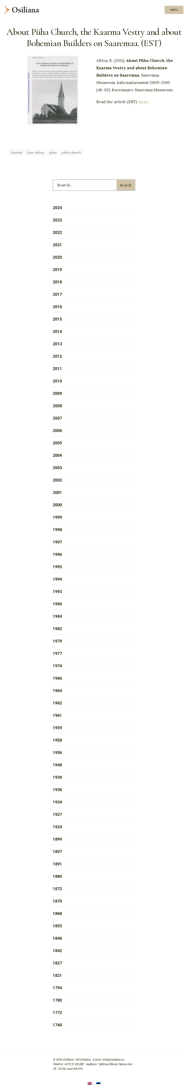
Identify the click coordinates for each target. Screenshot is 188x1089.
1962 (57, 703)
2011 (57, 368)
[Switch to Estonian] (98, 1084)
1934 (57, 802)
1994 (57, 579)
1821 (57, 975)
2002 (57, 480)
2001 (57, 492)
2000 (57, 504)
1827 (57, 963)
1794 (57, 987)
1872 (57, 888)
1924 (57, 826)
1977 (57, 653)
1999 (57, 517)
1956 (57, 752)
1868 (57, 913)
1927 (57, 814)
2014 (57, 331)
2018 (57, 282)
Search (125, 185)
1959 (57, 727)
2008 (57, 405)
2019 (57, 269)
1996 (57, 554)
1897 (57, 851)
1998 (57, 529)
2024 (57, 207)
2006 (57, 430)
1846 (57, 938)
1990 (57, 603)
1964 (57, 690)
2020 (57, 257)
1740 (57, 1024)
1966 (57, 678)
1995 (57, 566)
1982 (57, 628)
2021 (57, 244)
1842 (57, 950)
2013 (57, 343)
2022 (57, 232)
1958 (57, 740)
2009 (57, 393)
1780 (57, 1000)
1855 (57, 925)
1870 (57, 901)
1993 (57, 591)
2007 (57, 418)
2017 (57, 294)
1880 (57, 876)
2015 (57, 319)
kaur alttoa (35, 152)
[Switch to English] (89, 1084)
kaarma (16, 152)
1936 (57, 789)
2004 (57, 455)
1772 (57, 1012)
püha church (71, 152)
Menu (174, 9)
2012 (57, 356)
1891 (57, 864)
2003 (57, 467)
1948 (57, 764)
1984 (57, 616)
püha (53, 152)
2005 (57, 443)
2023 (57, 220)
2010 (57, 381)
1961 (57, 715)
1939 (57, 777)
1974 (57, 665)
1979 (57, 641)
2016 (57, 306)
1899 (57, 839)
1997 (57, 542)
